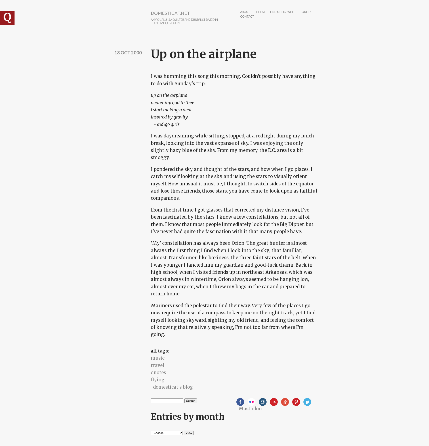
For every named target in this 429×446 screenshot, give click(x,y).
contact (247, 16)
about (245, 12)
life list (260, 12)
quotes (158, 372)
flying (157, 379)
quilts (306, 12)
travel (157, 365)
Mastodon (250, 408)
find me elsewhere (283, 12)
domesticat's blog (173, 387)
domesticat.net (170, 13)
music (157, 358)
